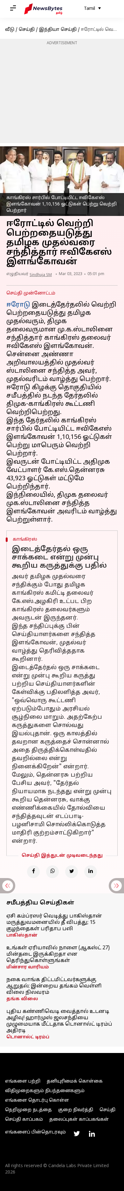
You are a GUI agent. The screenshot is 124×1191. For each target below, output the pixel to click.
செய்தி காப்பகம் (24, 1119)
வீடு (9, 29)
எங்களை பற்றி (22, 1081)
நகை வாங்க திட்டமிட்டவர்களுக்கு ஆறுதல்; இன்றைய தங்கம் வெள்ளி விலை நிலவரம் (54, 986)
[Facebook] (33, 871)
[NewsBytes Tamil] (43, 9)
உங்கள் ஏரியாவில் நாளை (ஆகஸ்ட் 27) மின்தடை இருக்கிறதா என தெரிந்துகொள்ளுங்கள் (58, 954)
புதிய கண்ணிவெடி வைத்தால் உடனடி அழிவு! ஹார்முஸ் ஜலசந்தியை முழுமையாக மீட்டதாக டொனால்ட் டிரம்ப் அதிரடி (59, 1021)
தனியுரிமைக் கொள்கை (75, 1081)
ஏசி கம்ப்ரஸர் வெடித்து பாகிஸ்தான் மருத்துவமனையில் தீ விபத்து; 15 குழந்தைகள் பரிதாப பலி (54, 922)
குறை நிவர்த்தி (75, 1110)
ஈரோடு (18, 305)
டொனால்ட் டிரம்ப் (27, 1037)
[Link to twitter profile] (76, 1133)
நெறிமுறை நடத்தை (28, 1110)
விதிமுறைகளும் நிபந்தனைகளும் (45, 1091)
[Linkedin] (90, 871)
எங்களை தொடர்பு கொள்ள (37, 1100)
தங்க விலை (22, 999)
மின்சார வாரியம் (27, 967)
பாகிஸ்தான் (22, 935)
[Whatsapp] (52, 871)
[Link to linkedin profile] (92, 1133)
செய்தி (27, 29)
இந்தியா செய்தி (58, 29)
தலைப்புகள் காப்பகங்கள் (79, 1119)
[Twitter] (71, 871)
